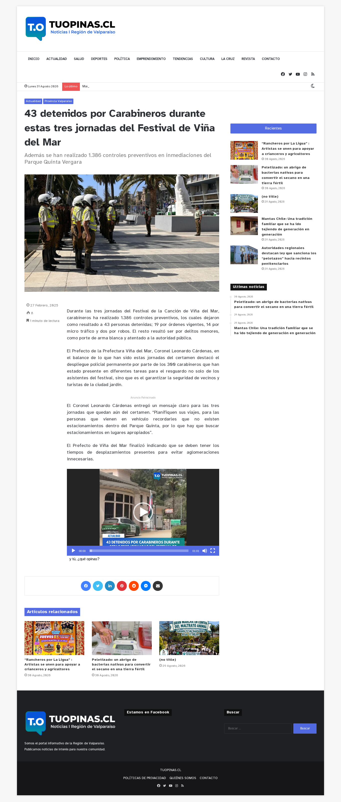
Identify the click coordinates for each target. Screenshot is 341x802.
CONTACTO (271, 59)
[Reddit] (134, 586)
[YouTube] (298, 74)
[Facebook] (283, 74)
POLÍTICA (122, 59)
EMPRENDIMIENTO (151, 59)
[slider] (139, 550)
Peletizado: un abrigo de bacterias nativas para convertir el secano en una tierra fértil (121, 664)
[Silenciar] (204, 550)
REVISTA (248, 59)
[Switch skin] (313, 86)
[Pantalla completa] (212, 550)
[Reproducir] (73, 550)
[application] (143, 512)
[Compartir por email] (158, 586)
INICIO (33, 59)
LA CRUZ (228, 59)
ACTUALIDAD (56, 59)
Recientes (273, 129)
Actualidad (33, 101)
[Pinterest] (122, 586)
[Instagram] (305, 74)
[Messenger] (146, 586)
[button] (143, 512)
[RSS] (313, 74)
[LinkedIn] (110, 586)
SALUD (79, 59)
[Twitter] (290, 74)
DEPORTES (99, 59)
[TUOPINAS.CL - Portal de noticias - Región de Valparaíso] (70, 28)
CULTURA (207, 59)
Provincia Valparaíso (58, 101)
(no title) (167, 660)
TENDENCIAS (183, 59)
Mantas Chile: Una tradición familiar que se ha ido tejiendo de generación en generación (146, 86)
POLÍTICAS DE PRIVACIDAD (144, 778)
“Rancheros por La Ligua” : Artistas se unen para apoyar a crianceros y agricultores (52, 664)
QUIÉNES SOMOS (183, 778)
